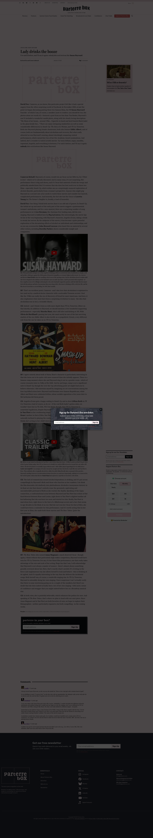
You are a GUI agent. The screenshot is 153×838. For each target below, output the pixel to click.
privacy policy (92, 426)
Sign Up (95, 422)
